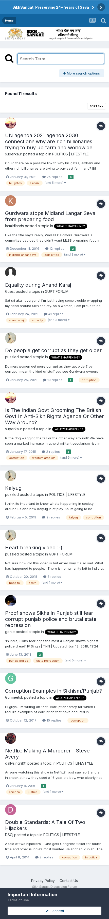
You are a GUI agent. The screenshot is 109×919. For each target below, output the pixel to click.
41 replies (55, 314)
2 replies (52, 451)
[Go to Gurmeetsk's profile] (10, 678)
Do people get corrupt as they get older (53, 350)
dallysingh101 (15, 763)
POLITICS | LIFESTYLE (70, 154)
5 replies (53, 576)
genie (10, 631)
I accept (56, 911)
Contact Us (69, 880)
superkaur (13, 154)
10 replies (54, 380)
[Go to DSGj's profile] (10, 809)
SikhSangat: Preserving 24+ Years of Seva (50, 7)
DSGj (9, 835)
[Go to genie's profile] (10, 600)
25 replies (54, 177)
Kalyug (13, 488)
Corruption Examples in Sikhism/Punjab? (53, 691)
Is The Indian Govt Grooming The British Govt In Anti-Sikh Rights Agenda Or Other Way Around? (54, 416)
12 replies (56, 248)
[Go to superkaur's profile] (10, 123)
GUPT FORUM (56, 291)
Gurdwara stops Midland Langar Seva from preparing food (50, 216)
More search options (83, 73)
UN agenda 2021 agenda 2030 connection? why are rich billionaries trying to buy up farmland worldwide (49, 141)
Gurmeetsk (14, 697)
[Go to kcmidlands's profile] (10, 200)
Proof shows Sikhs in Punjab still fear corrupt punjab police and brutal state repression (51, 619)
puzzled (12, 357)
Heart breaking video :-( (33, 548)
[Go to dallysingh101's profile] (10, 738)
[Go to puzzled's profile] (10, 338)
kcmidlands (14, 226)
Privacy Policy (43, 880)
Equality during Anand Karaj (38, 285)
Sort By (96, 106)
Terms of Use (18, 900)
